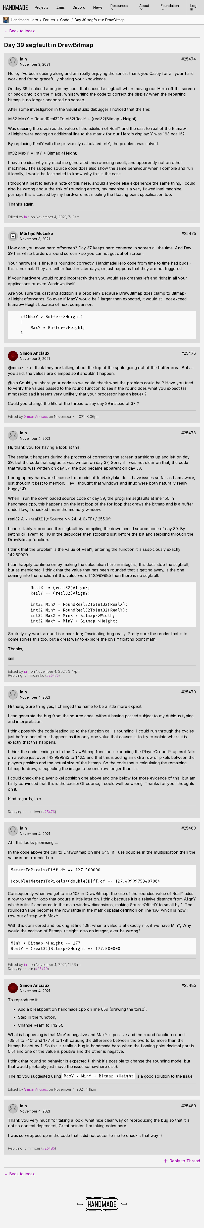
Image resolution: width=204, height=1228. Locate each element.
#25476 (188, 353)
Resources (119, 5)
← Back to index (19, 31)
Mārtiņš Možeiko (36, 233)
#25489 (188, 1106)
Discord (79, 7)
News (97, 7)
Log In (193, 7)
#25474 (188, 59)
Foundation (170, 5)
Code (64, 20)
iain (23, 59)
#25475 (189, 233)
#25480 (188, 828)
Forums (49, 20)
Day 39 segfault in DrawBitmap (100, 20)
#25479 (188, 692)
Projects (41, 7)
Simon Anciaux (35, 353)
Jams (60, 7)
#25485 (189, 985)
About (144, 5)
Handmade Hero (24, 20)
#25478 (188, 433)
